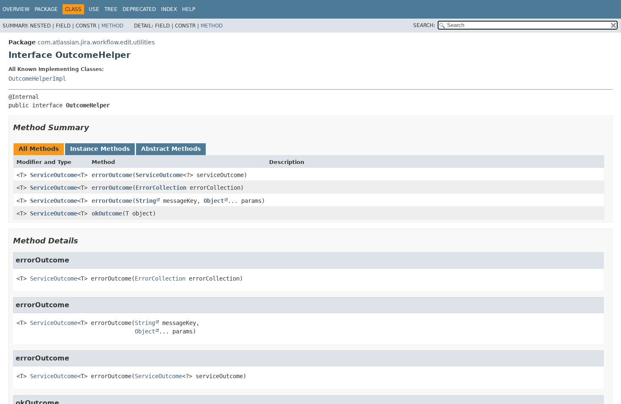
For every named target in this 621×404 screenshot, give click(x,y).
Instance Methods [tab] (100, 148)
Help (188, 9)
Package (46, 9)
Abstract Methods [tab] (171, 148)
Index (169, 9)
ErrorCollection (161, 187)
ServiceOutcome (53, 175)
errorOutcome (112, 175)
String (146, 200)
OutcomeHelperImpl (37, 78)
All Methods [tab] (39, 148)
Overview (16, 9)
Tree (110, 9)
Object (214, 200)
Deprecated (139, 9)
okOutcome (107, 213)
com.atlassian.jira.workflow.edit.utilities (96, 42)
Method (112, 26)
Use (94, 9)
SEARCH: (424, 25)
